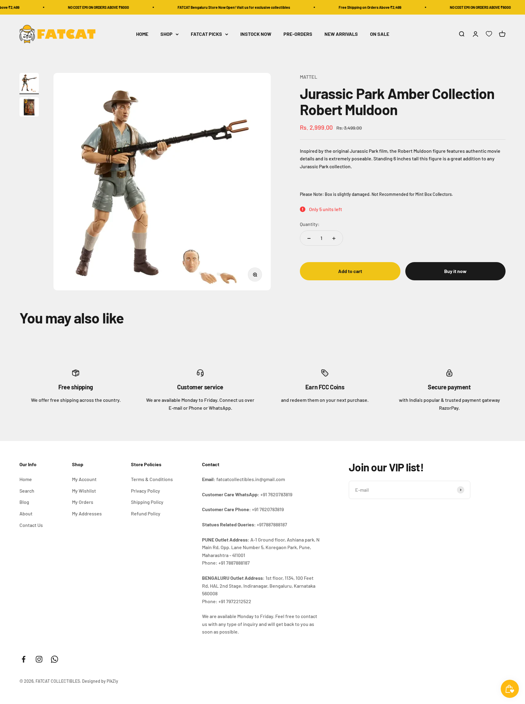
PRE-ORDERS (297, 34)
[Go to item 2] (29, 107)
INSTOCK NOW (255, 34)
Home (25, 479)
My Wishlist (84, 491)
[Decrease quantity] (309, 238)
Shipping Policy (147, 502)
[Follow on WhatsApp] (54, 659)
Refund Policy (145, 513)
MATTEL (308, 77)
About (26, 513)
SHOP (166, 34)
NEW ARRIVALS (341, 34)
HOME (142, 34)
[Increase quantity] (334, 238)
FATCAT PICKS (206, 34)
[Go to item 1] (29, 83)
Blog (24, 502)
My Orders (82, 502)
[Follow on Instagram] (39, 659)
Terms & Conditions (152, 479)
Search (26, 491)
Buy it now (455, 271)
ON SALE (379, 34)
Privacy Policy (145, 491)
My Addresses (87, 513)
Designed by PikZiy (100, 681)
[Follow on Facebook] (23, 659)
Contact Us (31, 525)
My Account (84, 479)
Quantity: (310, 224)
